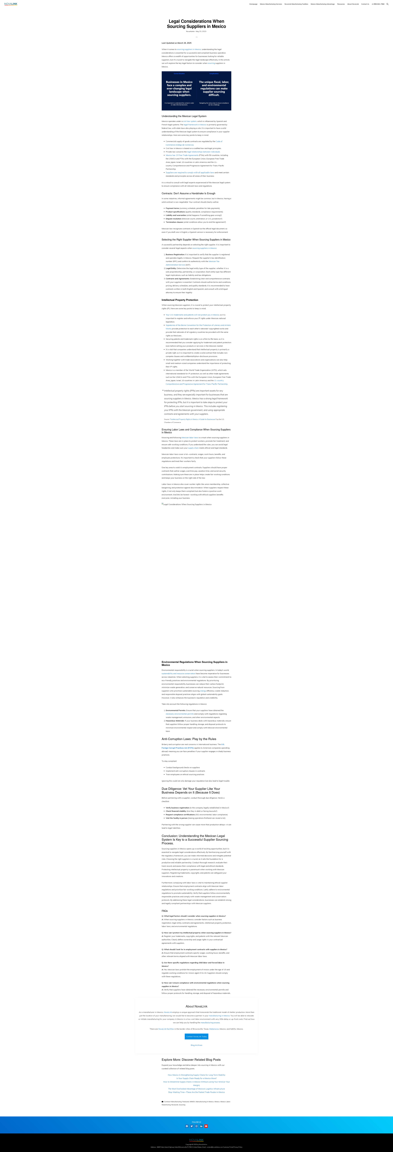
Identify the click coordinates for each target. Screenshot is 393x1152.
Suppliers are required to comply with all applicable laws (190, 172)
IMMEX (192, 1102)
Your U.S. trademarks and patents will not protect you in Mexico (192, 315)
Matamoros (214, 1029)
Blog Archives (196, 1045)
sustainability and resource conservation (178, 673)
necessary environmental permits (180, 714)
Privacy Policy (238, 1147)
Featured (185, 1102)
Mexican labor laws (190, 437)
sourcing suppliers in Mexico (189, 49)
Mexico (217, 1102)
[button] (387, 4)
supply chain (193, 448)
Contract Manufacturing (173, 1102)
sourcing (211, 63)
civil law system (189, 121)
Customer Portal (228, 1147)
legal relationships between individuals (203, 152)
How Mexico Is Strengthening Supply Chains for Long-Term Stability (196, 1075)
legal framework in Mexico (195, 124)
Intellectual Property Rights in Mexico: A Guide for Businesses (193, 419)
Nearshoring (166, 1105)
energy (203, 691)
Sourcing (182, 1105)
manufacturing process (210, 1022)
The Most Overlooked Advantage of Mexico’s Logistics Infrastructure (196, 1089)
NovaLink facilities (166, 1029)
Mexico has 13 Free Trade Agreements (182, 155)
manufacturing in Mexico (219, 1016)
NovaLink (168, 1012)
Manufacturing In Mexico (205, 1102)
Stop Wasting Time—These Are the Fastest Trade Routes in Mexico (196, 1092)
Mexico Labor (225, 1102)
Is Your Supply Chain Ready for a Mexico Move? (197, 1078)
